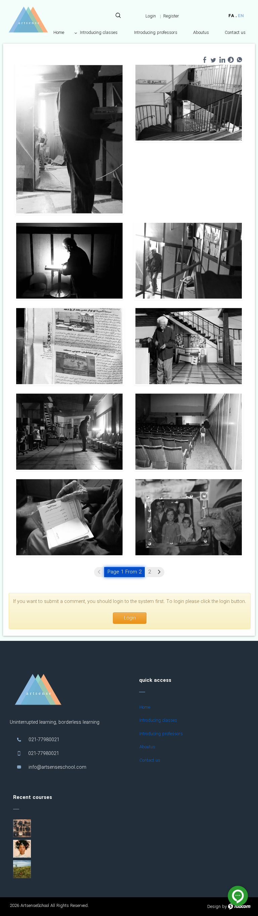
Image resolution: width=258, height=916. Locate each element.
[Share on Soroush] (231, 59)
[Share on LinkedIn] (222, 59)
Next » (159, 572)
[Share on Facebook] (205, 59)
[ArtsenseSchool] (28, 19)
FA (231, 15)
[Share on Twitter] (213, 59)
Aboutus (147, 747)
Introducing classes (158, 720)
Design (214, 906)
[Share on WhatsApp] (239, 59)
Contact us (149, 760)
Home (144, 707)
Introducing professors (161, 733)
